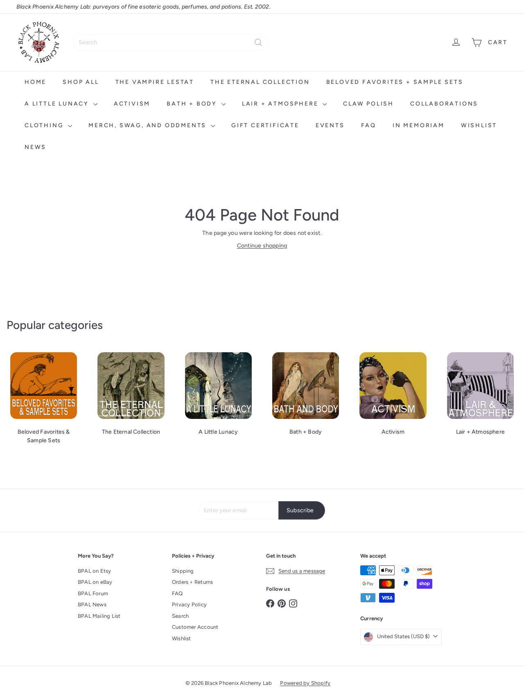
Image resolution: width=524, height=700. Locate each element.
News (35, 147)
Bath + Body (193, 103)
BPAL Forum (93, 593)
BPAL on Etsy (94, 571)
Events (330, 125)
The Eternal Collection (260, 82)
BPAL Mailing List (99, 616)
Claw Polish (368, 103)
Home (35, 82)
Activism (132, 103)
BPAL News (92, 604)
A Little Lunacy (58, 103)
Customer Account (195, 627)
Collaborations (444, 103)
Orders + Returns (192, 582)
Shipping (183, 571)
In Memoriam (419, 125)
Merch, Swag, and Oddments (148, 125)
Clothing (45, 125)
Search (180, 616)
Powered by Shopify (305, 683)
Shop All (81, 82)
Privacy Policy (189, 604)
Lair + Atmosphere (281, 103)
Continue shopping (262, 245)
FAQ (368, 125)
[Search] (258, 42)
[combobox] (171, 42)
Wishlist (479, 125)
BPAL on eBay (95, 582)
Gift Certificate (265, 125)
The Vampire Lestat (154, 82)
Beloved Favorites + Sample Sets (394, 82)
